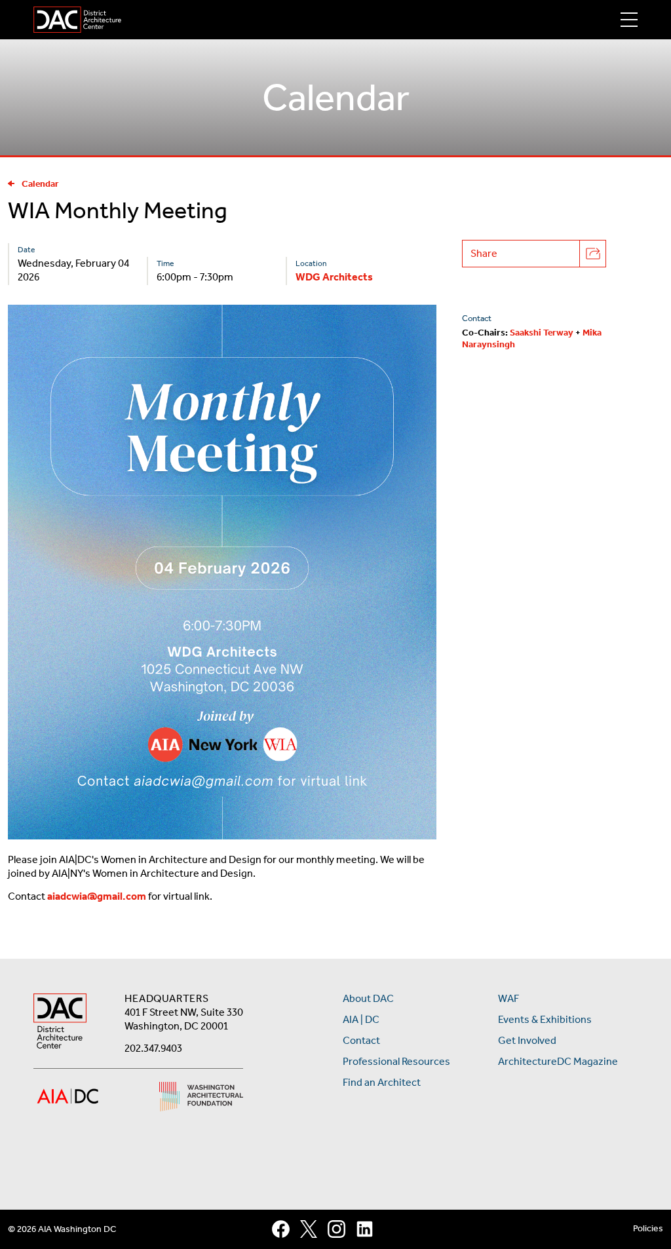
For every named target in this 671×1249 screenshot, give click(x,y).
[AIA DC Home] (59, 1022)
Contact (361, 1040)
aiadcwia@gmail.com (96, 896)
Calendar (40, 183)
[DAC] (77, 20)
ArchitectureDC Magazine (558, 1061)
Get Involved (527, 1040)
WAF (508, 998)
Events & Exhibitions (545, 1019)
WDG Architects (334, 277)
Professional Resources (396, 1061)
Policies (648, 1228)
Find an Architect (382, 1082)
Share (483, 253)
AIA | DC (361, 1019)
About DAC (368, 998)
